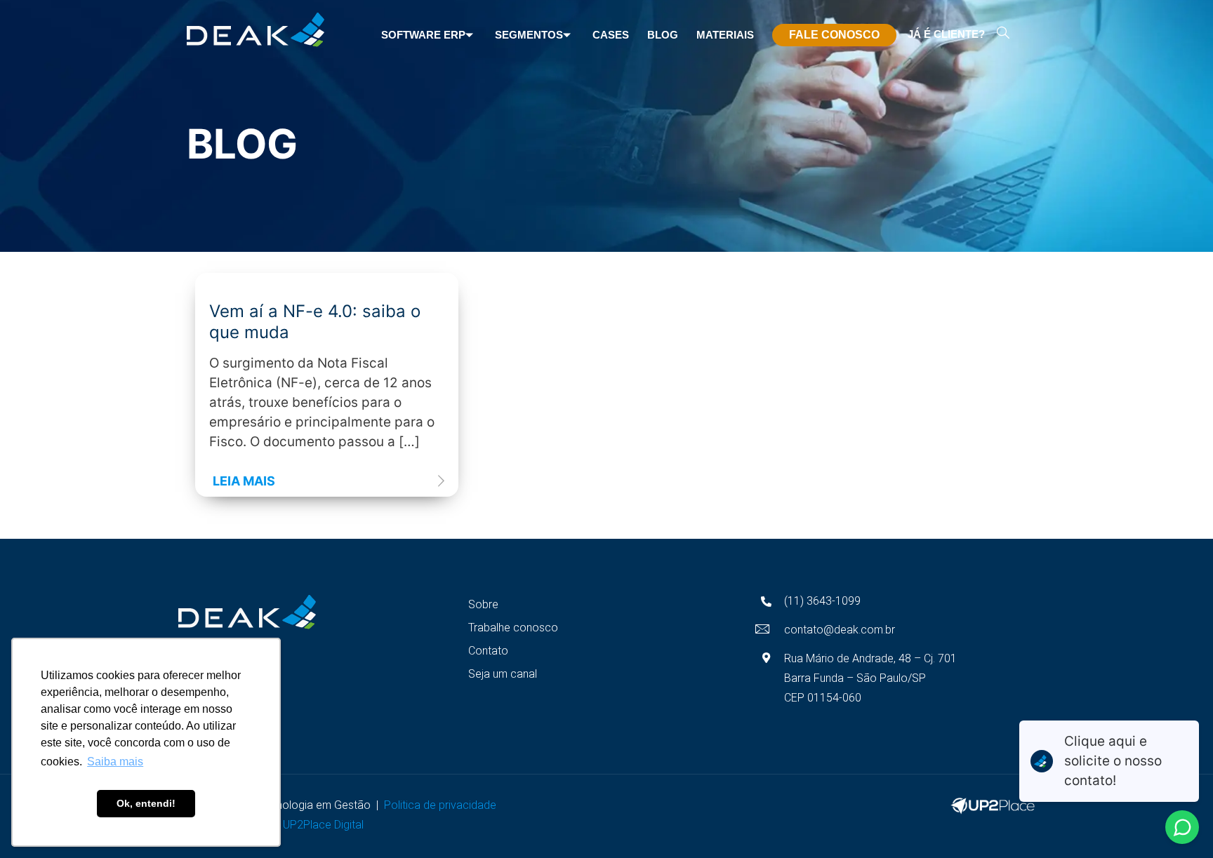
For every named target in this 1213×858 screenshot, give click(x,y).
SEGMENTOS (529, 35)
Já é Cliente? (946, 34)
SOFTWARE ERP (423, 35)
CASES (610, 35)
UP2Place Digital (329, 825)
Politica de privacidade (444, 805)
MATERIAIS (725, 35)
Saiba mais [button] (115, 761)
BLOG (662, 35)
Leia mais (244, 481)
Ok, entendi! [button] (146, 803)
